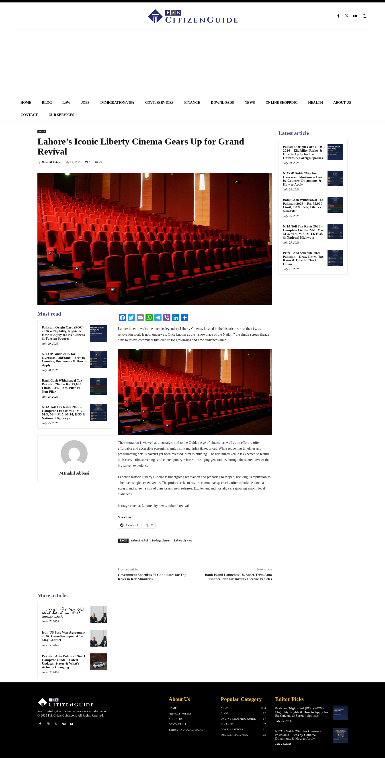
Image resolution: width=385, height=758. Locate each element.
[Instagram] (48, 724)
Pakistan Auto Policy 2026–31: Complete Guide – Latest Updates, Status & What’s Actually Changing (64, 661)
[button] (364, 16)
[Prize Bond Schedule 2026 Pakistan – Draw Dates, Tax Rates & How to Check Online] (335, 258)
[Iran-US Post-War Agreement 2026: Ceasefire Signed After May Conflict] (98, 638)
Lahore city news (183, 540)
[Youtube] (355, 16)
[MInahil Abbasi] (74, 453)
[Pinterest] (257, 162)
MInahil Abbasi (51, 162)
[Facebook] (338, 16)
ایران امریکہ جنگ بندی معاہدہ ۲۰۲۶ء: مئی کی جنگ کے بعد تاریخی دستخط (63, 612)
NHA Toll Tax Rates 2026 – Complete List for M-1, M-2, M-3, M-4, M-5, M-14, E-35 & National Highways (64, 412)
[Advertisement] (192, 63)
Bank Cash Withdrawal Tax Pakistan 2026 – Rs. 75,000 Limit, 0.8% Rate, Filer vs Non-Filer (62, 386)
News (41, 131)
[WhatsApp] (267, 162)
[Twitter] (347, 16)
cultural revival (139, 540)
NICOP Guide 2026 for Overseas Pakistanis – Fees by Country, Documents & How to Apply (64, 359)
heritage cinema (161, 540)
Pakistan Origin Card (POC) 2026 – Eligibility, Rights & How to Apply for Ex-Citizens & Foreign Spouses (63, 333)
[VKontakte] (64, 724)
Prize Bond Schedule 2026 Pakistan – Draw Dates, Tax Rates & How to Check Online (303, 258)
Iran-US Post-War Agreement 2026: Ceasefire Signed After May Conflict (63, 636)
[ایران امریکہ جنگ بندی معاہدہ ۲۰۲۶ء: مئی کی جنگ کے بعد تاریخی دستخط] (98, 614)
